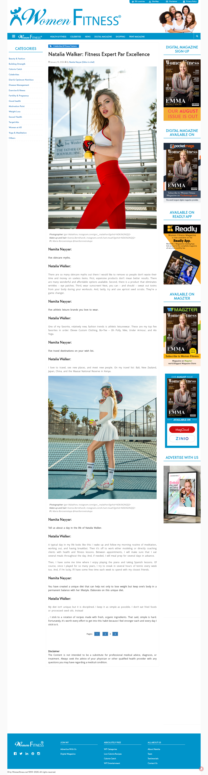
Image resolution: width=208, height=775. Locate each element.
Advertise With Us (68, 749)
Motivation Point (16, 106)
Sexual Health (15, 116)
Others (12, 137)
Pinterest (32, 753)
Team (150, 754)
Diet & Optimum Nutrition (21, 79)
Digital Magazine (67, 754)
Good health (15, 100)
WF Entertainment (112, 763)
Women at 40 (15, 127)
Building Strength (17, 63)
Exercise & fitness (17, 90)
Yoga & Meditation (18, 132)
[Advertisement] (182, 573)
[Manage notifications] (201, 768)
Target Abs (14, 122)
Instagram (38, 753)
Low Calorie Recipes (113, 754)
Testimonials (153, 758)
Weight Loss (14, 111)
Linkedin (26, 753)
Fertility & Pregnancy (19, 95)
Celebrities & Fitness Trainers (65, 46)
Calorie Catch (15, 69)
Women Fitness (65, 16)
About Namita (154, 749)
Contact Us (152, 763)
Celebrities (14, 74)
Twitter (21, 753)
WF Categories (110, 749)
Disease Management (19, 84)
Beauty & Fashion (17, 58)
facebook (15, 753)
